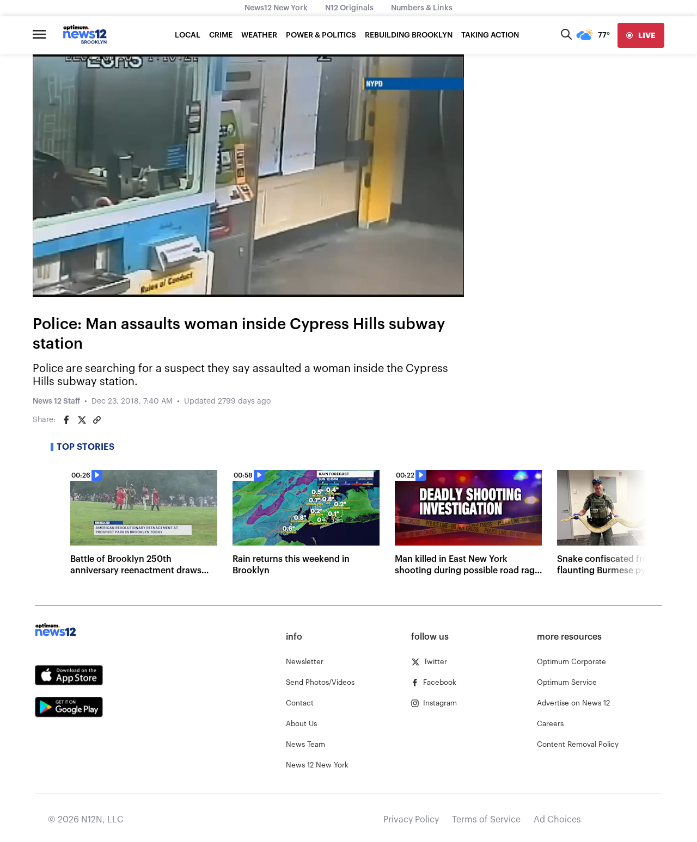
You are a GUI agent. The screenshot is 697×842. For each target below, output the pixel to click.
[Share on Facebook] (66, 420)
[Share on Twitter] (81, 420)
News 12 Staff (56, 401)
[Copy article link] (97, 420)
